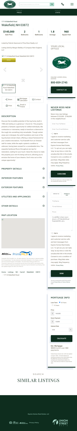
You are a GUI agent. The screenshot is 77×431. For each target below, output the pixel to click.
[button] (52, 4)
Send (62, 273)
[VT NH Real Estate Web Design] (60, 422)
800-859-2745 (59, 82)
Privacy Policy (59, 165)
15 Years (56, 305)
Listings (11, 272)
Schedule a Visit (67, 194)
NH (17, 272)
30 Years (63, 302)
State (57, 13)
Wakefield (30, 272)
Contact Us (62, 90)
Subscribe (61, 174)
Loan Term (54, 302)
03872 (38, 272)
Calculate (61, 338)
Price (19, 13)
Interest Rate (55, 326)
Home (4, 272)
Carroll (22, 272)
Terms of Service (66, 282)
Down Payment (55, 318)
